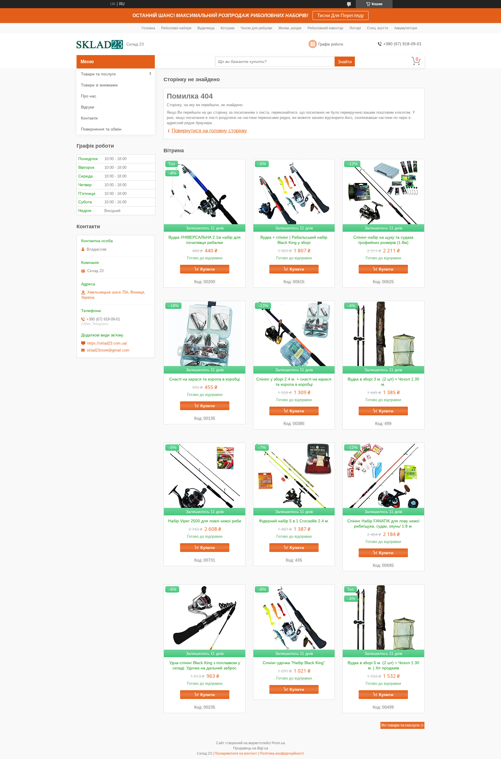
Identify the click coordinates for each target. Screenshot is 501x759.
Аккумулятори (405, 28)
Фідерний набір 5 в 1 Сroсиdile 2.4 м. (294, 521)
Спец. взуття (377, 28)
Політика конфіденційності (282, 753)
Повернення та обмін (101, 129)
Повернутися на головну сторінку (209, 130)
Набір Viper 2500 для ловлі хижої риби (204, 521)
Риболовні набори (176, 28)
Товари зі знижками (99, 85)
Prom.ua (278, 743)
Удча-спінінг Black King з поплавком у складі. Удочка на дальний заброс (204, 665)
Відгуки (87, 107)
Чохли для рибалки (256, 28)
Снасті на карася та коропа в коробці (204, 379)
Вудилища (206, 28)
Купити (207, 269)
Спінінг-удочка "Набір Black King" (294, 662)
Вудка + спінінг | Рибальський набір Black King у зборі (293, 240)
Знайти (345, 61)
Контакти (89, 118)
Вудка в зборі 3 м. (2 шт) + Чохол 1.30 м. (383, 382)
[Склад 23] (100, 44)
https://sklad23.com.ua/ (107, 343)
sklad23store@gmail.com (108, 350)
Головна (148, 28)
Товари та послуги (98, 74)
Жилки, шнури (290, 28)
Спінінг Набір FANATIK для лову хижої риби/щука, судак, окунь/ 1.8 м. (383, 523)
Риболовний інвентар (325, 28)
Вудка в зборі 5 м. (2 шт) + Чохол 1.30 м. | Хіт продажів (383, 665)
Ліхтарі (355, 28)
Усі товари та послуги (400, 725)
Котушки (228, 28)
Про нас (88, 96)
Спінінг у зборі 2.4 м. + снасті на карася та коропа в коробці (293, 382)
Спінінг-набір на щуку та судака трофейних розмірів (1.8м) (383, 240)
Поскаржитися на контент (236, 753)
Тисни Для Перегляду (340, 15)
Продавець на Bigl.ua (250, 748)
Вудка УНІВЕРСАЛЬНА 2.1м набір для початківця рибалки (204, 240)
